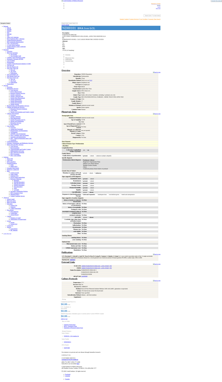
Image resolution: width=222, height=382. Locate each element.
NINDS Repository (19, 185)
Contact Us (10, 225)
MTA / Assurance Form (70, 326)
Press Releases (14, 211)
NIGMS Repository (19, 182)
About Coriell (10, 199)
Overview (9, 51)
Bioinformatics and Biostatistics (19, 130)
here (78, 363)
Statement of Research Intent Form (73, 328)
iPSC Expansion (14, 154)
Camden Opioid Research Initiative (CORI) (19, 63)
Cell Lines (10, 160)
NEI (8, 35)
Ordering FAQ (14, 176)
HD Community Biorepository (15, 42)
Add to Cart (64, 319)
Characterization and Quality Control (20, 149)
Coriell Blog (13, 213)
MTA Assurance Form (16, 193)
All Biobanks (10, 48)
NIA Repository (18, 186)
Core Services (14, 90)
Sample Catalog (124, 19)
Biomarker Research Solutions (18, 109)
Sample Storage (14, 104)
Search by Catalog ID (13, 169)
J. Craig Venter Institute (13, 45)
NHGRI (9, 34)
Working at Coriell (15, 218)
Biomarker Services (15, 123)
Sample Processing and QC (17, 119)
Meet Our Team (11, 200)
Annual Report (14, 214)
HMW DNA (13, 166)
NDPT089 (67, 348)
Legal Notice (14, 228)
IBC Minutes (14, 230)
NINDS (9, 31)
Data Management (15, 118)
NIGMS (9, 29)
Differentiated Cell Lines (17, 151)
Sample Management (16, 101)
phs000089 (84, 276)
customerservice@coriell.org (70, 359)
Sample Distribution (15, 99)
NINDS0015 (67, 342)
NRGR (9, 28)
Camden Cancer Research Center (16, 57)
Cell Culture (13, 110)
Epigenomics (10, 62)
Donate (12, 222)
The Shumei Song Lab (13, 76)
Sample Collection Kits (16, 96)
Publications (13, 73)
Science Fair (13, 205)
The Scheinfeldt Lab (12, 74)
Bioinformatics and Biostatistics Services (18, 105)
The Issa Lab (10, 65)
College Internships (15, 208)
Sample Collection (15, 116)
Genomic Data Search (154, 19)
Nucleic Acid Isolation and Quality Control (22, 112)
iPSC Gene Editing (15, 155)
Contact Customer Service (17, 196)
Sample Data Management (17, 98)
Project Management (16, 91)
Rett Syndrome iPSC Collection (15, 39)
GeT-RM (16, 190)
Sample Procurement (16, 102)
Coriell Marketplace (12, 141)
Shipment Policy (14, 194)
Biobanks (16, 180)
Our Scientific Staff (15, 56)
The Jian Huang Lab (12, 67)
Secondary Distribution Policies (19, 191)
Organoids (13, 140)
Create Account (14, 172)
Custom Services (134, 19)
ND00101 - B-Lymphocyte (71, 336)
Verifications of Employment (18, 219)
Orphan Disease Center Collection (16, 46)
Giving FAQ (13, 224)
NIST (15, 188)
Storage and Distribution (17, 121)
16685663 (72, 260)
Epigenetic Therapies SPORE (15, 59)
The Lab (12, 70)
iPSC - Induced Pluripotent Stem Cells (20, 138)
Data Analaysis (14, 124)
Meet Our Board (11, 202)
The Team (13, 71)
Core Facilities (143, 19)
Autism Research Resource (14, 40)
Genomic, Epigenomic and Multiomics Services (20, 143)
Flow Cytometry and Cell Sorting (19, 135)
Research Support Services (17, 93)
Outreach (12, 207)
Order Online (14, 174)
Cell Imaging (14, 132)
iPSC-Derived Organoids (17, 152)
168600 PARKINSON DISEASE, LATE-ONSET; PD (96, 266)
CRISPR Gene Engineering (18, 134)
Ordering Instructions (70, 324)
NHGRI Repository (19, 183)
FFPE (12, 165)
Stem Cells (10, 158)
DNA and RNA (11, 162)
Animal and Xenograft (16, 129)
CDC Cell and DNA (12, 43)
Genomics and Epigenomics (18, 137)
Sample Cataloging (15, 95)
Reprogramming (14, 148)
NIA (8, 32)
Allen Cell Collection (13, 37)
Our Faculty (13, 54)
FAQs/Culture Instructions (17, 177)
